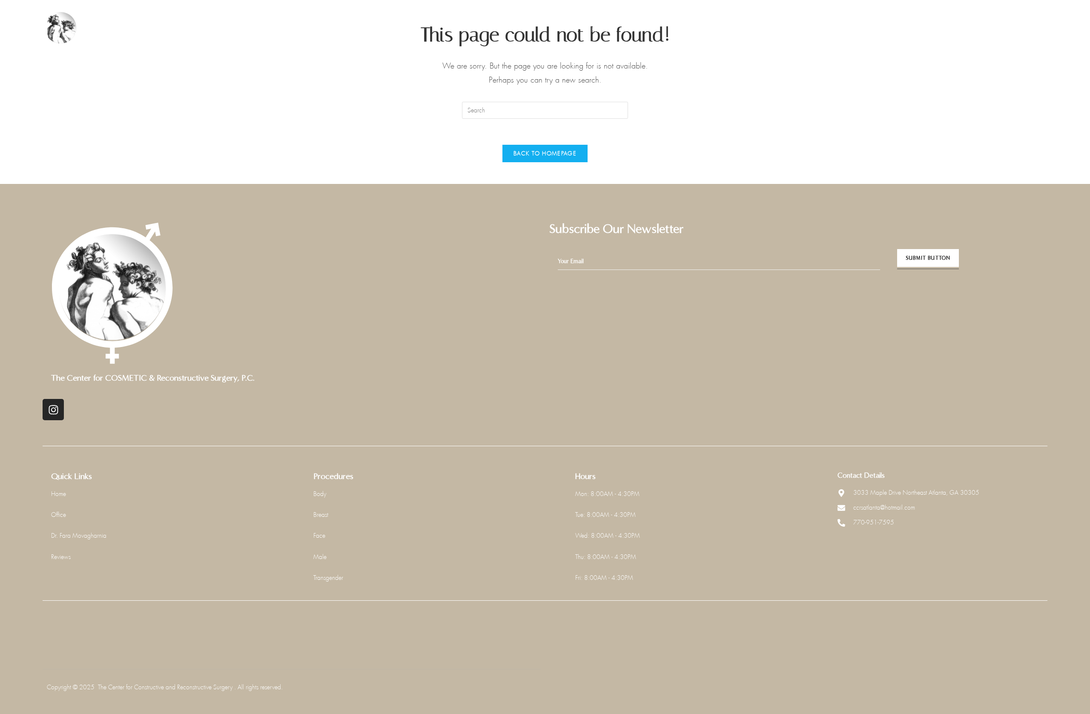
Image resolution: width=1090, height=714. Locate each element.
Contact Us (827, 29)
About (633, 29)
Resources (780, 29)
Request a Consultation (1004, 28)
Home (599, 29)
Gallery (739, 29)
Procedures (685, 29)
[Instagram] (53, 409)
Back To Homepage (545, 153)
